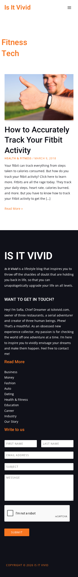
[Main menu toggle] (69, 7)
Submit (17, 532)
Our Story (11, 421)
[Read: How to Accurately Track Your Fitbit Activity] (39, 97)
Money (9, 377)
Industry (10, 416)
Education (11, 405)
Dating (9, 394)
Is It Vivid (17, 7)
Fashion (10, 383)
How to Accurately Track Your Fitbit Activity (37, 140)
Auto (7, 388)
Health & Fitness (18, 158)
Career (9, 411)
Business (10, 372)
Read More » (14, 208)
